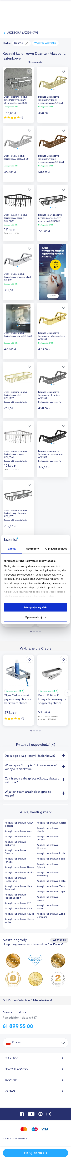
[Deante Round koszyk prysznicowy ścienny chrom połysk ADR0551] (18, 81)
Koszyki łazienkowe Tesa (51, 886)
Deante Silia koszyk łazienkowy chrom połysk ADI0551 (18, 277)
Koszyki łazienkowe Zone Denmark (51, 916)
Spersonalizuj (33, 617)
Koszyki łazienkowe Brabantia (16, 844)
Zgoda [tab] (12, 548)
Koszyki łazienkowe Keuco (19, 914)
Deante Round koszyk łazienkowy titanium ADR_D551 (15, 513)
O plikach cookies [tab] (56, 548)
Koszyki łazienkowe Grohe (19, 872)
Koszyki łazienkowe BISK (18, 836)
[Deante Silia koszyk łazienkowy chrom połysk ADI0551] (18, 258)
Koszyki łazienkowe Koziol (51, 822)
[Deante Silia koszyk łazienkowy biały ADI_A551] (18, 318)
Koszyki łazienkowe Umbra (48, 899)
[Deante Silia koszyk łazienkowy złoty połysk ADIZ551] (52, 318)
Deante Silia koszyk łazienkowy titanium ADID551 (49, 395)
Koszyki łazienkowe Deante (16, 852)
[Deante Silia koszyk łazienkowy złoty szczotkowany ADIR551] (52, 81)
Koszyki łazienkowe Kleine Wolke (19, 921)
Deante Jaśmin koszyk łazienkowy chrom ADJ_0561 (15, 454)
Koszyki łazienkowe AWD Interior (19, 824)
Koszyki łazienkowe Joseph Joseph (16, 896)
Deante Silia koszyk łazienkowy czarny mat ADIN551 (50, 454)
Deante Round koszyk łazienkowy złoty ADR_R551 (15, 395)
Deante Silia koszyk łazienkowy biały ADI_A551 (18, 335)
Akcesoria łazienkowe (22, 32)
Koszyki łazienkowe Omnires (48, 847)
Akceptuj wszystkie (35, 607)
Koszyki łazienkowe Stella (51, 881)
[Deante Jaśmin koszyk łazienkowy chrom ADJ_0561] (18, 436)
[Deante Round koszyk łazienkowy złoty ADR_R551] (18, 377)
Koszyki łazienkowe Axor (18, 831)
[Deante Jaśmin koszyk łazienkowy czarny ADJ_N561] (18, 199)
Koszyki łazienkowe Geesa (19, 867)
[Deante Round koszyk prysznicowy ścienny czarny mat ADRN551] (52, 199)
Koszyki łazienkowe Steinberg (48, 874)
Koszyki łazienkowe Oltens (48, 838)
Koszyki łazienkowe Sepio (51, 858)
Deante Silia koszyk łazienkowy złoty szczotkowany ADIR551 (50, 100)
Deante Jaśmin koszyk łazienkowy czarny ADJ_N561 (15, 218)
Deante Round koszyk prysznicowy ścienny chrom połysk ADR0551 (16, 100)
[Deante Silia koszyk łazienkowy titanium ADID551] (52, 377)
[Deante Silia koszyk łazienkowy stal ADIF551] (18, 140)
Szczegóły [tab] (32, 548)
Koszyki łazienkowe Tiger (51, 891)
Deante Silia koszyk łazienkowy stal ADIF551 (16, 157)
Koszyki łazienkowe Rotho (51, 853)
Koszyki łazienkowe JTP (18, 903)
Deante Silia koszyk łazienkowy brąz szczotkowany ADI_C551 (51, 159)
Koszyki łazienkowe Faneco (16, 860)
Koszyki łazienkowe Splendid (48, 866)
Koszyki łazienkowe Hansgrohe (16, 880)
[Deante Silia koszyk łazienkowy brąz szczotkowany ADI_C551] (52, 140)
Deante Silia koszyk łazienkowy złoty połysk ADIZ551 (51, 336)
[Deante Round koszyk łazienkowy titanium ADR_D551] (18, 495)
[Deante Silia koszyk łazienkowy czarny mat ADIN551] (52, 436)
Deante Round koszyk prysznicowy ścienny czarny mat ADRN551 (50, 218)
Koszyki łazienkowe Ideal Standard (18, 888)
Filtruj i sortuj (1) (35, 1153)
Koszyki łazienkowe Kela (18, 908)
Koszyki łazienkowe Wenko (48, 907)
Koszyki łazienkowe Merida (48, 830)
